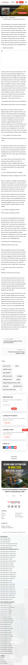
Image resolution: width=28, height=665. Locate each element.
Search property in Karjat (5, 624)
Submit (14, 408)
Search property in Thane (5, 605)
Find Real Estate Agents (5, 539)
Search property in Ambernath (6, 647)
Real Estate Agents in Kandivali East (8, 593)
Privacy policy (18, 515)
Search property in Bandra (6, 613)
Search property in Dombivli (6, 611)
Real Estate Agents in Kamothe (6, 563)
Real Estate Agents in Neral (6, 582)
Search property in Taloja (5, 643)
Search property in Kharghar (6, 622)
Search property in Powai (5, 630)
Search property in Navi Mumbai (7, 607)
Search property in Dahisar (6, 638)
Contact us (3, 515)
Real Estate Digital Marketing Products (8, 545)
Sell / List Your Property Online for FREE (8, 543)
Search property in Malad (5, 632)
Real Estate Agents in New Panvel (7, 566)
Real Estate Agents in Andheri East (7, 584)
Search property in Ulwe (5, 641)
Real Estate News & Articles (6, 547)
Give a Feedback (4, 663)
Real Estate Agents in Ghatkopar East (8, 555)
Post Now (7, 422)
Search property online (5, 538)
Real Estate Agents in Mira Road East (8, 561)
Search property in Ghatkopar (6, 636)
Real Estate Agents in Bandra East (7, 586)
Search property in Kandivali (6, 618)
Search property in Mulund (6, 634)
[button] (20, 495)
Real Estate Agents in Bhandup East (8, 551)
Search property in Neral (5, 626)
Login (21, 2)
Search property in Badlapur (6, 649)
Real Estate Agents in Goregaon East (8, 591)
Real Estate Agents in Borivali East (7, 588)
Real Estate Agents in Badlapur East (8, 574)
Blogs (2, 516)
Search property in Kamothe (6, 645)
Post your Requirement (5, 541)
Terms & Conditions (19, 516)
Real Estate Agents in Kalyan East (7, 578)
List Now (7, 436)
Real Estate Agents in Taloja (6, 568)
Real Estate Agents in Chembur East (8, 553)
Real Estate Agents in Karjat (6, 580)
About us (3, 513)
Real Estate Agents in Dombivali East (8, 576)
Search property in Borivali (6, 616)
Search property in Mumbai (6, 603)
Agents (13, 2)
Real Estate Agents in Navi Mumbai (7, 597)
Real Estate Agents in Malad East (7, 595)
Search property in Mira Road (6, 628)
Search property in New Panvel (7, 620)
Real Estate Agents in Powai (6, 559)
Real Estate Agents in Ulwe (6, 570)
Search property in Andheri (6, 615)
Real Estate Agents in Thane (6, 599)
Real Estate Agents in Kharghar (7, 564)
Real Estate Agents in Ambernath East (8, 572)
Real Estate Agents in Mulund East (7, 557)
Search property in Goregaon (6, 653)
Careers (3, 518)
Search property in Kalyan (5, 609)
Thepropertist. (14, 532)
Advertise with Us (18, 513)
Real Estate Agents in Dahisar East (7, 589)
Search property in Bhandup (6, 651)
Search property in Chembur (6, 640)
